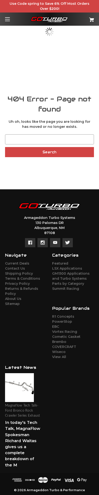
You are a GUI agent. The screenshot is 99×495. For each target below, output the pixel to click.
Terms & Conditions (22, 278)
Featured (60, 263)
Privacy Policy (17, 283)
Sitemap (12, 304)
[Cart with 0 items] (85, 17)
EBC (55, 326)
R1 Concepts (63, 316)
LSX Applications (67, 268)
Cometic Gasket (66, 336)
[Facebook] (30, 242)
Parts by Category (68, 283)
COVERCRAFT (64, 347)
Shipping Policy (19, 273)
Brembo (59, 342)
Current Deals (17, 263)
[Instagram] (42, 242)
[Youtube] (55, 242)
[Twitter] (67, 242)
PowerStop (62, 321)
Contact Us (15, 268)
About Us (13, 299)
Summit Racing (65, 288)
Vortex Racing (64, 331)
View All (59, 357)
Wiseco (59, 352)
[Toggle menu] (11, 19)
